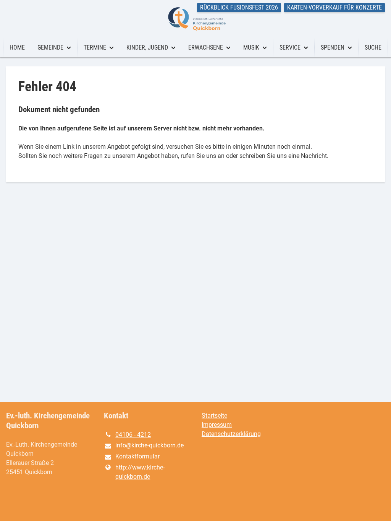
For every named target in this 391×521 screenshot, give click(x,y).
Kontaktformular (137, 456)
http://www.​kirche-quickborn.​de (140, 472)
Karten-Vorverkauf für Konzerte (334, 7)
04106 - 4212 (133, 434)
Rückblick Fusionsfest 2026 (239, 7)
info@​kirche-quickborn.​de (149, 445)
